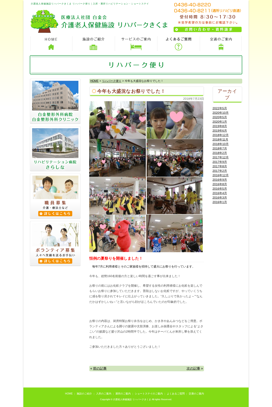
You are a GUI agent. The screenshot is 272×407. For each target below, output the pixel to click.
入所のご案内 (103, 393)
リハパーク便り (111, 81)
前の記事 (100, 368)
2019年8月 (219, 126)
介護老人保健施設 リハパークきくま (132, 399)
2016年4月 (219, 193)
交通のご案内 (196, 393)
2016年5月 (219, 188)
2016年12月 (220, 175)
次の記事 (193, 368)
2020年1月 (219, 121)
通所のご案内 (123, 393)
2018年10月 (220, 144)
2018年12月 (220, 135)
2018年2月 (219, 153)
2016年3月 (219, 197)
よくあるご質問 (176, 393)
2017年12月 (220, 157)
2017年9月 (219, 162)
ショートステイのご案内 (149, 393)
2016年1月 (219, 202)
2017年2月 (219, 170)
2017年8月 (219, 166)
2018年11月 (220, 139)
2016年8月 (219, 184)
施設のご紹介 (84, 393)
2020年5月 (219, 117)
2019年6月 (219, 130)
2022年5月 (219, 108)
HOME (94, 81)
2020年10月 (220, 112)
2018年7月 (219, 148)
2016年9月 (219, 179)
